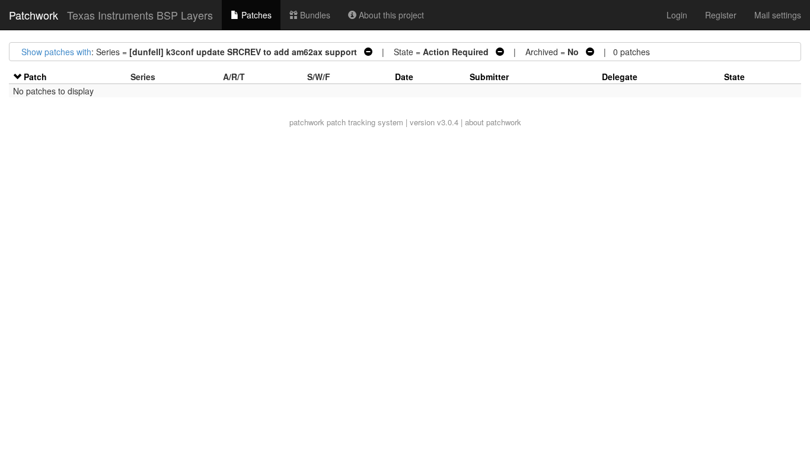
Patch (35, 77)
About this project (390, 15)
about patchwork (493, 122)
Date (404, 77)
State (734, 77)
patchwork (306, 122)
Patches (255, 15)
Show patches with (56, 52)
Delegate (619, 77)
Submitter (489, 77)
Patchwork (33, 15)
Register (720, 15)
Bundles (314, 15)
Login (677, 15)
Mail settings (777, 15)
